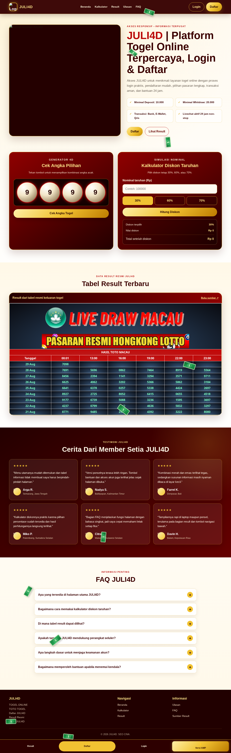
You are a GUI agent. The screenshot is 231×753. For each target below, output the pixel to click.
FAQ (138, 6)
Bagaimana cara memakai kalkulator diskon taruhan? (74, 609)
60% (170, 200)
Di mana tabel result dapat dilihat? (61, 623)
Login (197, 6)
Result (115, 6)
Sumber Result (180, 716)
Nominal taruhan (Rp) (137, 180)
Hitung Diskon (170, 211)
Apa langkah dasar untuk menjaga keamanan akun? (73, 652)
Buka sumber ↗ (210, 298)
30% (138, 200)
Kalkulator (101, 6)
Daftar (214, 6)
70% (202, 200)
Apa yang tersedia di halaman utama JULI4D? (69, 594)
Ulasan (127, 6)
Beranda (85, 6)
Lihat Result (157, 131)
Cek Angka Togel (61, 213)
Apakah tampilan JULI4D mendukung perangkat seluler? (77, 638)
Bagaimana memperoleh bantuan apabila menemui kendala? (79, 666)
